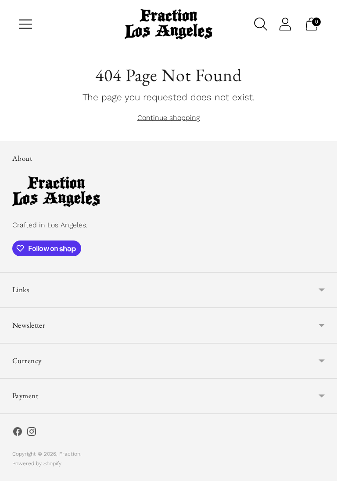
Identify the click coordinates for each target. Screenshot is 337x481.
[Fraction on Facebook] (17, 433)
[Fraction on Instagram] (31, 433)
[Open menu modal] (25, 24)
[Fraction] (168, 24)
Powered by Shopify (36, 463)
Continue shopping (168, 117)
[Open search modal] (260, 24)
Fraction (69, 454)
